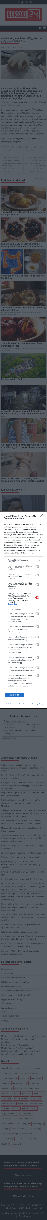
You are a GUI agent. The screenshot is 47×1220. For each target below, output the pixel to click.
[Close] (42, 516)
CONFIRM (14, 695)
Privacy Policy (37, 704)
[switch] (37, 566)
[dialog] (23, 610)
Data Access (23, 704)
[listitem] (23, 561)
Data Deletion (9, 704)
